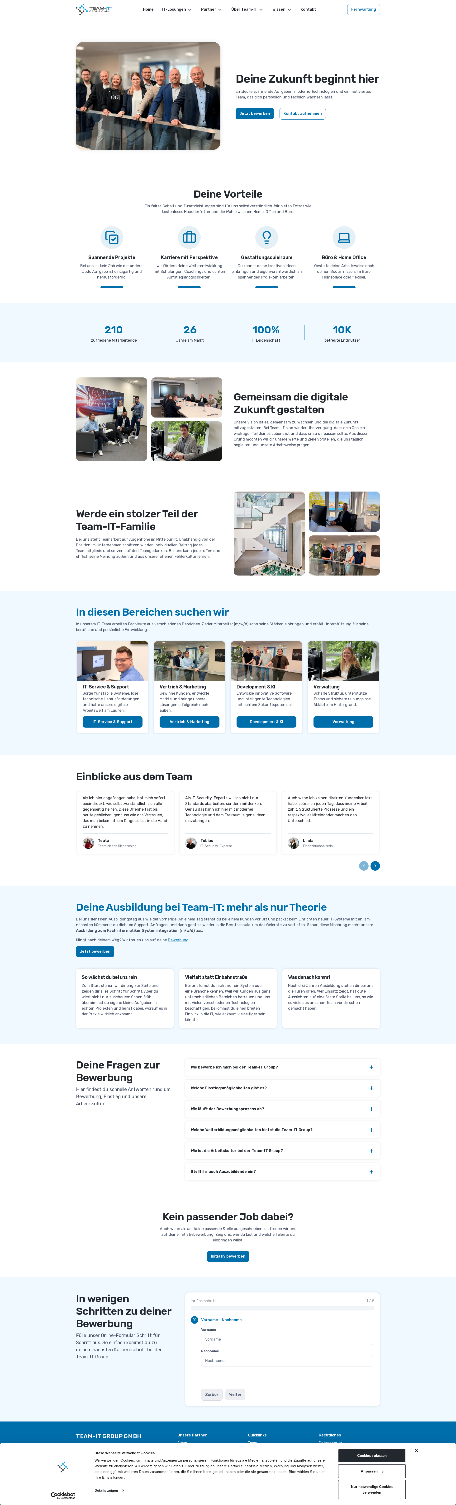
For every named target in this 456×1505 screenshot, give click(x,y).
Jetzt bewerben (254, 113)
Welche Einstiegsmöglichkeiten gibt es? (229, 1088)
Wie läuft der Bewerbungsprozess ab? (227, 1109)
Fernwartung (363, 9)
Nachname (210, 1351)
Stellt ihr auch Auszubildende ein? (223, 1171)
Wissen (278, 9)
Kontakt (308, 9)
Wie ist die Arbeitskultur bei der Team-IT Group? (237, 1150)
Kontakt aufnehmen (303, 113)
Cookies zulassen (372, 1456)
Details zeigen (106, 1490)
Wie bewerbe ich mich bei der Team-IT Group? (234, 1067)
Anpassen (369, 1471)
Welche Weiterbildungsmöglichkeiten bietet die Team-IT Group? (252, 1130)
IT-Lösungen (174, 9)
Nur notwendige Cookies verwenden (372, 1489)
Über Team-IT (244, 9)
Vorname (208, 1330)
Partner (208, 9)
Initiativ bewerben (228, 1256)
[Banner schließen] (416, 1450)
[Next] (375, 866)
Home (148, 9)
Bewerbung (178, 940)
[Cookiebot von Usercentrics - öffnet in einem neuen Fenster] (63, 1495)
